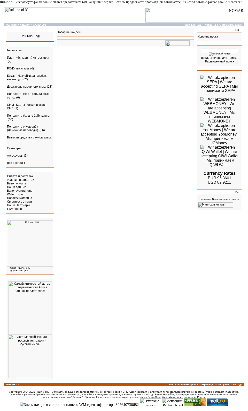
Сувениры (14, 148)
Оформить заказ (230, 24)
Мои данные (193, 24)
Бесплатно (14, 50)
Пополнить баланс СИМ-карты (28, 115)
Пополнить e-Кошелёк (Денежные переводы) (23, 128)
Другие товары (19, 270)
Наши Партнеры (18, 205)
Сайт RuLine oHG (20, 267)
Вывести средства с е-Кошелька (29, 137)
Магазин (11, 24)
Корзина (210, 24)
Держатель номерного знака (26, 86)
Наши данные (16, 187)
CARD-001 (39, 24)
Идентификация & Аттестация (28, 57)
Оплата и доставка (20, 176)
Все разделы (16, 163)
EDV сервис (15, 209)
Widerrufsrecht (16, 194)
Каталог (25, 24)
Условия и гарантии (20, 180)
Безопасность (16, 183)
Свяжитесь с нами (19, 201)
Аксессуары (15, 155)
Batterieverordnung (19, 190)
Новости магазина (19, 198)
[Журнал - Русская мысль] (30, 377)
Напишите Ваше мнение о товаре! (220, 199)
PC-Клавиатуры (18, 68)
